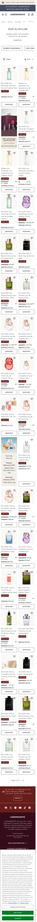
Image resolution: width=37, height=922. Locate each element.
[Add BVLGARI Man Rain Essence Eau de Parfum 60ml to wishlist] (31, 613)
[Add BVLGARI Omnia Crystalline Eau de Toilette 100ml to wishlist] (14, 318)
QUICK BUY (9, 104)
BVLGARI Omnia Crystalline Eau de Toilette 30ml (25, 375)
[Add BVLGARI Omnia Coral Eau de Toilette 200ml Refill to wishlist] (14, 572)
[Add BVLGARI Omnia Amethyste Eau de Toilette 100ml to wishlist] (31, 196)
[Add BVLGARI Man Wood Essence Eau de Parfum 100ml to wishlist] (14, 277)
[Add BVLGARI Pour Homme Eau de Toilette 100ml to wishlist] (31, 739)
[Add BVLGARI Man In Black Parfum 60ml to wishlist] (31, 656)
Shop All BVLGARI (17, 29)
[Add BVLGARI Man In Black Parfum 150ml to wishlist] (14, 698)
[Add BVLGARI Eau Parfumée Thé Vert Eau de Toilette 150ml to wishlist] (14, 196)
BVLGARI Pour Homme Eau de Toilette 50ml (24, 457)
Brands (10, 22)
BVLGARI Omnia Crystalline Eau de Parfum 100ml (8, 508)
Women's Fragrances (11, 48)
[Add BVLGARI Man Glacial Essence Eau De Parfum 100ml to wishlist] (14, 531)
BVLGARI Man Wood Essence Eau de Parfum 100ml (8, 295)
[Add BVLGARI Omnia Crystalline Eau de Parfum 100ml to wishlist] (14, 490)
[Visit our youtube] (20, 807)
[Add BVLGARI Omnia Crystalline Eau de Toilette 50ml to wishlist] (31, 318)
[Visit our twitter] (10, 807)
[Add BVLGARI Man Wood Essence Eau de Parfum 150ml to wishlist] (31, 698)
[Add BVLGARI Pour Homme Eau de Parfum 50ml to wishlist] (31, 277)
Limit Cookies (18, 912)
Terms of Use (24, 903)
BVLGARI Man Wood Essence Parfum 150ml (24, 590)
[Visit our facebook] (6, 807)
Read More (18, 40)
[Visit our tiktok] (24, 807)
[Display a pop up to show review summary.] (33, 96)
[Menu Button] (2, 15)
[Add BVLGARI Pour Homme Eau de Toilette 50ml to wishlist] (31, 439)
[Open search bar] (5, 15)
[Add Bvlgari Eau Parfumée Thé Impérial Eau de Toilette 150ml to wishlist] (14, 153)
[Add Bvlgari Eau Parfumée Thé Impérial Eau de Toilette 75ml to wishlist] (31, 67)
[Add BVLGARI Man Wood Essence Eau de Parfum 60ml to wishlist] (14, 238)
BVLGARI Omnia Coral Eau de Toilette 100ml (7, 375)
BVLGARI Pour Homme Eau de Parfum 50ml (24, 295)
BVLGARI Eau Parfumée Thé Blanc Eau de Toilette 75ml (26, 129)
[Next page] (23, 780)
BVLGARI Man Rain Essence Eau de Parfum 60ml (26, 631)
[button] (9, 129)
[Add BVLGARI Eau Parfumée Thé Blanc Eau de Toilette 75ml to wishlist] (31, 111)
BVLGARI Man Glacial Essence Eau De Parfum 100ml (9, 549)
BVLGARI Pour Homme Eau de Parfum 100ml (7, 757)
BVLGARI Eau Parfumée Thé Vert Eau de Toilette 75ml (9, 85)
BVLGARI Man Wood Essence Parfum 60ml (24, 508)
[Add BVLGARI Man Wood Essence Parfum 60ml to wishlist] (31, 490)
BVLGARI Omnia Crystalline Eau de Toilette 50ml (25, 336)
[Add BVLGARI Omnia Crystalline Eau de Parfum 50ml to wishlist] (31, 398)
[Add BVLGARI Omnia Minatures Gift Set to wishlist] (14, 398)
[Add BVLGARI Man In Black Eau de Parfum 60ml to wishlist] (31, 238)
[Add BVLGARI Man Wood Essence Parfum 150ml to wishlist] (31, 572)
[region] (18, 885)
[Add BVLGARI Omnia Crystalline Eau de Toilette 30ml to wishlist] (31, 358)
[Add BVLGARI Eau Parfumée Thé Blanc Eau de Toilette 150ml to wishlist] (31, 153)
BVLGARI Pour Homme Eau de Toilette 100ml (24, 757)
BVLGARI (18, 22)
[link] (28, 15)
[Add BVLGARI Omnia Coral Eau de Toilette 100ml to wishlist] (14, 358)
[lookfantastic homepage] (17, 15)
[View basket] (32, 15)
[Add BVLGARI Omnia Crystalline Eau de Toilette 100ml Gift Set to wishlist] (14, 656)
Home (3, 22)
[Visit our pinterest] (29, 807)
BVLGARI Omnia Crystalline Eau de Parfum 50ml (25, 416)
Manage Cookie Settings (17, 907)
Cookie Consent (17, 833)
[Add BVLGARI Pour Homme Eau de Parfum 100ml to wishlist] (14, 739)
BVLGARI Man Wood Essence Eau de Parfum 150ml (26, 716)
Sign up (18, 798)
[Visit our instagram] (15, 807)
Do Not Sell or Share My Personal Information (18, 836)
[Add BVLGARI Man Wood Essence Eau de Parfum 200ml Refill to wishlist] (14, 613)
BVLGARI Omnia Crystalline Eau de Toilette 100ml (8, 336)
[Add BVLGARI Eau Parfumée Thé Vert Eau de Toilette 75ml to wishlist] (14, 67)
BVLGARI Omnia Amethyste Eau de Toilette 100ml (26, 214)
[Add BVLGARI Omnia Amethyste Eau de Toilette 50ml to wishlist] (31, 531)
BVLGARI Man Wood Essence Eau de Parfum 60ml (8, 256)
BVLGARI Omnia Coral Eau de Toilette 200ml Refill (9, 590)
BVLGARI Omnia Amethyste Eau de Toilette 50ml (26, 549)
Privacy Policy (12, 903)
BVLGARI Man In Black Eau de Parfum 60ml (26, 256)
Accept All (18, 918)
